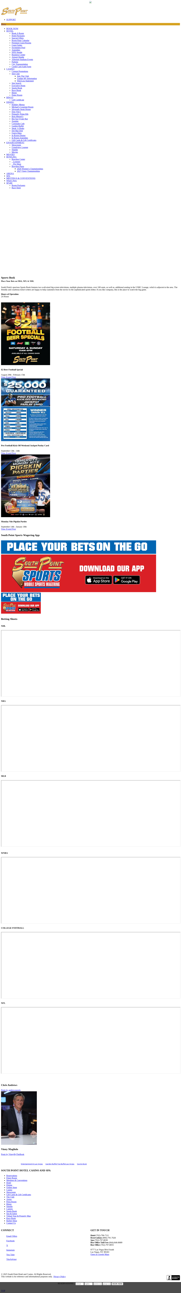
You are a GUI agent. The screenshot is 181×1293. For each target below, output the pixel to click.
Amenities (16, 50)
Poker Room (17, 95)
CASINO (10, 69)
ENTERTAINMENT (15, 142)
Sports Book (17, 88)
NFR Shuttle (17, 52)
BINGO (9, 97)
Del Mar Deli (17, 131)
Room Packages (18, 185)
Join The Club (23, 76)
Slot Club (16, 74)
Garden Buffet (18, 126)
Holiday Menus (18, 104)
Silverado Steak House (21, 109)
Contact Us (11, 1223)
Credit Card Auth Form (21, 66)
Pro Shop (16, 164)
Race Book (16, 90)
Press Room (11, 1202)
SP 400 (9, 183)
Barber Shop (11, 1221)
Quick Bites (17, 133)
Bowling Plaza (18, 166)
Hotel (8, 1183)
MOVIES (10, 154)
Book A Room (18, 33)
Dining (9, 1185)
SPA (8, 176)
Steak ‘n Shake (18, 128)
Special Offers (18, 38)
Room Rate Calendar (20, 40)
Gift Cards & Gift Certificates (24, 140)
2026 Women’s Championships (30, 169)
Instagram (10, 1250)
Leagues (16, 162)
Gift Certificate (18, 100)
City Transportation (20, 64)
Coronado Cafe (18, 123)
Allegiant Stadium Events (22, 59)
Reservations (11, 1175)
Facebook (10, 1241)
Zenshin (15, 121)
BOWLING (11, 157)
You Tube (10, 1255)
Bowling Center (18, 159)
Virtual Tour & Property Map (18, 1216)
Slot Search (16, 83)
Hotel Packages (18, 36)
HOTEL (10, 31)
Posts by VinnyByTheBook (12, 1154)
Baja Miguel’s (17, 116)
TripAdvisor (11, 1259)
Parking (15, 62)
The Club (10, 1197)
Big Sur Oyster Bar (20, 119)
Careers (9, 1209)
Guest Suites (17, 45)
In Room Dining (18, 135)
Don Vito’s (16, 112)
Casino (9, 1190)
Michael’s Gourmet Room (22, 107)
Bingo (14, 93)
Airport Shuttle (18, 57)
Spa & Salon (11, 1213)
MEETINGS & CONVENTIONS (20, 178)
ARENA (10, 173)
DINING (10, 102)
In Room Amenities (20, 138)
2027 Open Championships (28, 171)
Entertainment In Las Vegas (32, 1164)
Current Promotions (20, 71)
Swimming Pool (18, 47)
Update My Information (27, 78)
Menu (3, 24)
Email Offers (11, 1236)
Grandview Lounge (20, 147)
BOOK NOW (12, 28)
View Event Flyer (8, 377)
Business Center (18, 55)
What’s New (11, 181)
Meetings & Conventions (16, 1180)
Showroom (16, 145)
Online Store (11, 1187)
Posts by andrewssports (11, 1090)
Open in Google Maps (99, 1254)
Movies (15, 152)
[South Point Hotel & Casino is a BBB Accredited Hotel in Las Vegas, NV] (173, 1277)
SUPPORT (11, 19)
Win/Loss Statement (25, 81)
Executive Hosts (18, 85)
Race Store (16, 188)
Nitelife (15, 150)
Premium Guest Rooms (21, 43)
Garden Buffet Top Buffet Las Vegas (59, 1164)
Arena (9, 1199)
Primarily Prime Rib (20, 114)
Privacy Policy (60, 1276)
